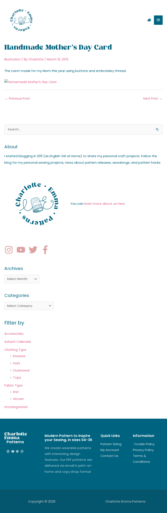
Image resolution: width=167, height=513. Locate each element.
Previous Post (17, 98)
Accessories (13, 333)
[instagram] (10, 249)
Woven (18, 399)
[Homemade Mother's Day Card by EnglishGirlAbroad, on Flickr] (30, 82)
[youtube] (22, 249)
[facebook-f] (46, 249)
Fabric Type (13, 385)
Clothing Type (15, 350)
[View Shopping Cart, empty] (149, 20)
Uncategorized (15, 407)
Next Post (152, 98)
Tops (17, 377)
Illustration (12, 59)
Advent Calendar (17, 342)
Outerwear (21, 370)
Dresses (19, 356)
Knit (16, 392)
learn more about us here (104, 204)
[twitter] (34, 249)
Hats (16, 363)
